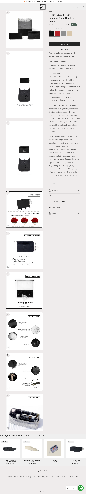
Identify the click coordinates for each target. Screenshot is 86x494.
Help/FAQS (56, 477)
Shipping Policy (43, 477)
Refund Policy (19, 477)
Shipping (56, 28)
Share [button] (53, 183)
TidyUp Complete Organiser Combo (10, 461)
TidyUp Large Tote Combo (76, 461)
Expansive (54, 460)
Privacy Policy (31, 477)
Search (9, 477)
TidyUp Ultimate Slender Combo (32, 461)
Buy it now (64, 49)
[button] (2, 6)
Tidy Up (45, 491)
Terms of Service (68, 477)
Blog (77, 477)
